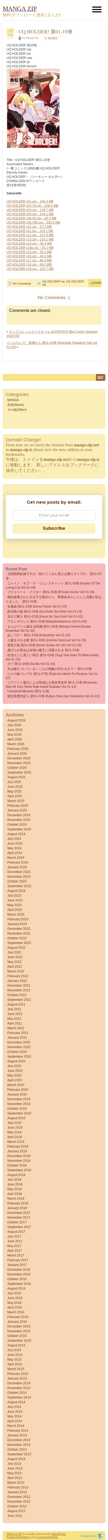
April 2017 (14, 1251)
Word (55, 1534)
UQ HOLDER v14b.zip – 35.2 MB (30, 248)
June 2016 (15, 1298)
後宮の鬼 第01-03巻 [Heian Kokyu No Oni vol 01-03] (44, 645)
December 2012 (18, 1497)
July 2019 (14, 1123)
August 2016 (16, 1288)
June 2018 (15, 1184)
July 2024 (14, 839)
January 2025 (17, 810)
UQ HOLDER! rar (53, 281)
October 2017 (17, 1222)
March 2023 (15, 914)
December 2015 (18, 1326)
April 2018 (14, 1194)
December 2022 (18, 929)
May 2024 (14, 848)
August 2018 (16, 1175)
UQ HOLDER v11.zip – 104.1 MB (30, 231)
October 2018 (17, 1165)
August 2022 (16, 948)
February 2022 (17, 976)
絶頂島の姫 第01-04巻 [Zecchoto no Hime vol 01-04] (44, 611)
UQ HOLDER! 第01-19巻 (45, 31)
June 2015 (15, 1355)
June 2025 (15, 787)
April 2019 (14, 1137)
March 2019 (15, 1142)
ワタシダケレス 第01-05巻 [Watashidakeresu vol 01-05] (47, 621)
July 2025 (14, 782)
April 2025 (14, 796)
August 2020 (16, 1061)
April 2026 (14, 739)
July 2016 (14, 1293)
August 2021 (16, 1004)
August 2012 (16, 1511)
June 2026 (15, 730)
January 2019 (17, 1151)
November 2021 (18, 990)
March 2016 (15, 1312)
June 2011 (14, 1516)
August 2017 (16, 1232)
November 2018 (18, 1161)
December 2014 (18, 1383)
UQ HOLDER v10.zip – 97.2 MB (29, 227)
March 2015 (15, 1369)
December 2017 (18, 1213)
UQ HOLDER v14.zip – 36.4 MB (29, 243)
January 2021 (17, 1037)
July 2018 (14, 1179)
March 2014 (15, 1426)
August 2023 (16, 891)
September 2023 (19, 886)
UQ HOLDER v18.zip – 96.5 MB (29, 264)
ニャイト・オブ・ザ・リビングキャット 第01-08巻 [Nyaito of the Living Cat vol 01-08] (53, 585)
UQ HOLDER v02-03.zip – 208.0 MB (32, 206)
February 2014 (17, 1430)
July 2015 (14, 1350)
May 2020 (14, 1075)
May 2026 (14, 734)
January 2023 (17, 924)
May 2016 (14, 1303)
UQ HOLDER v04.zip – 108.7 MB (30, 210)
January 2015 (17, 1378)
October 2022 (17, 938)
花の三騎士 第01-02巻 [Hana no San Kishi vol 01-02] (45, 616)
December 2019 (18, 1099)
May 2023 (14, 905)
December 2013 (18, 1440)
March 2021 (15, 1028)
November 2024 (18, 820)
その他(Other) (17, 410)
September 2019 (19, 1113)
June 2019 (15, 1127)
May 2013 (14, 1473)
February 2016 (17, 1317)
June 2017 (15, 1241)
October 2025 (17, 768)
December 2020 (18, 1042)
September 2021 (19, 1000)
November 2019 (18, 1104)
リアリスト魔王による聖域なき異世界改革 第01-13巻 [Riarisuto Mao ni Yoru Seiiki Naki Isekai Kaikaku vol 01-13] (51, 685)
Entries (11, 1537)
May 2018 (14, 1189)
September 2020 (19, 1056)
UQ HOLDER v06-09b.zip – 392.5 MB (33, 222)
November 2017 (18, 1217)
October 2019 (17, 1108)
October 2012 (17, 1506)
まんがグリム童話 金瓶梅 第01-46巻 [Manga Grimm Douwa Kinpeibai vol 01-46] (48, 629)
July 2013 (14, 1464)
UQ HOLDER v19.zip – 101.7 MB (30, 269)
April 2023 (14, 910)
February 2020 (17, 1090)
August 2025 (16, 777)
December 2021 (18, 985)
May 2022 (14, 962)
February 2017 (17, 1260)
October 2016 (17, 1279)
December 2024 (18, 815)
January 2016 (17, 1322)
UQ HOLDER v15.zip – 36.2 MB (29, 252)
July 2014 (14, 1407)
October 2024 (17, 824)
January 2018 (17, 1208)
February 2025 (17, 805)
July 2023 (14, 895)
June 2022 (15, 957)
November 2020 (18, 1047)
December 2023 (18, 872)
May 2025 (14, 791)
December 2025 (18, 758)
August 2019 (16, 1118)
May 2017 (14, 1246)
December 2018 (18, 1156)
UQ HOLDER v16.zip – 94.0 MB (29, 256)
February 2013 (17, 1487)
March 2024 (15, 858)
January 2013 (17, 1492)
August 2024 (16, 834)
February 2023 (17, 919)
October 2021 (17, 995)
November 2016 (18, 1274)
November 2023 (18, 876)
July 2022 (14, 952)
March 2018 (15, 1198)
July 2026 (14, 725)
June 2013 (15, 1468)
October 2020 (17, 1052)
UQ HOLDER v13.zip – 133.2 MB (30, 239)
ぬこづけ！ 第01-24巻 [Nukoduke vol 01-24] (38, 635)
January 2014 (17, 1435)
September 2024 (19, 829)
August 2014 (16, 1402)
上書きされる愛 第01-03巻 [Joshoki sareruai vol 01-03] (46, 640)
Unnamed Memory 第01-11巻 (28, 691)
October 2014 (17, 1393)
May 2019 (14, 1132)
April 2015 (14, 1364)
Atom (26, 1537)
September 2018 (19, 1170)
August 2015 (16, 1345)
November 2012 (18, 1501)
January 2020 (17, 1094)
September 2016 (19, 1284)
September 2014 (19, 1397)
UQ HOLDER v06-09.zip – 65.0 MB (31, 218)
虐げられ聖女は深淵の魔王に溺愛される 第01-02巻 (43, 650)
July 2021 (14, 1009)
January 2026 (17, 753)
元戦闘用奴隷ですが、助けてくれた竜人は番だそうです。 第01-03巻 (53, 576)
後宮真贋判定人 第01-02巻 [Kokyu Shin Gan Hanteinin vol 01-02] (53, 696)
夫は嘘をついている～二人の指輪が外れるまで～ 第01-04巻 (49, 669)
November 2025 (18, 763)
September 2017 (19, 1227)
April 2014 (14, 1421)
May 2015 (14, 1359)
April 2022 (14, 966)
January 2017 (17, 1265)
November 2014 (18, 1388)
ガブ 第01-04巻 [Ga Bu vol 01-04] (31, 664)
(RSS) (19, 1537)
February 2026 (17, 749)
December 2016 (18, 1269)
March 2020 (15, 1085)
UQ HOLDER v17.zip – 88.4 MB (29, 260)
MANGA (52, 37)
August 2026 (16, 720)
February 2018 (17, 1203)
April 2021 (14, 1023)
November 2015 (18, 1331)
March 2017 (15, 1255)
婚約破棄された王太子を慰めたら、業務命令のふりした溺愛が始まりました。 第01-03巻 (54, 599)
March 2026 (15, 744)
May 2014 (14, 1416)
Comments (43, 1537)
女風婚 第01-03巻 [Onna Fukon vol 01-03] (37, 606)
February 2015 (17, 1374)
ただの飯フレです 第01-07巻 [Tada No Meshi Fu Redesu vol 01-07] (52, 676)
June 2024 (15, 843)
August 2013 (16, 1459)
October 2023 (17, 881)
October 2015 (17, 1336)
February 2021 (17, 1033)
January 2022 (17, 981)
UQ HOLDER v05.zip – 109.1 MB (30, 214)
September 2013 (19, 1454)
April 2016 (14, 1307)
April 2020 (14, 1080)
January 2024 (17, 867)
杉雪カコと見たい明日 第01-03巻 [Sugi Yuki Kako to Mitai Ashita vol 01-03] (52, 657)
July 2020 (14, 1066)
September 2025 (19, 772)
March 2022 (15, 971)
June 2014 (15, 1411)
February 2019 (17, 1146)
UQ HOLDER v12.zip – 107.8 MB (30, 235)
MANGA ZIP (14, 1534)
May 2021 (14, 1019)
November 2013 (18, 1445)
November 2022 (18, 933)
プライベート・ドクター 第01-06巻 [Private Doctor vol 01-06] (50, 592)
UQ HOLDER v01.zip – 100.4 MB (30, 201)
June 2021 (15, 1014)
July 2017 (14, 1236)
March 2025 (15, 801)
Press (62, 1534)
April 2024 (14, 853)
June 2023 (15, 900)
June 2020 (15, 1071)
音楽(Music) (15, 405)
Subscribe (54, 528)
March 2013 (15, 1483)
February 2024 (17, 862)
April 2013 (14, 1478)
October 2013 (17, 1449)
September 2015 (19, 1340)
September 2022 (19, 943)
